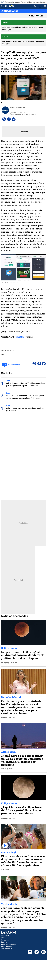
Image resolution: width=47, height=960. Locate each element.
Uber (8, 380)
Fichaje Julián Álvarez (12, 2)
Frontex (23, 2)
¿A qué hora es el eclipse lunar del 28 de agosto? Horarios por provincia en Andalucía (22, 810)
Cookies (4, 942)
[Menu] (45, 6)
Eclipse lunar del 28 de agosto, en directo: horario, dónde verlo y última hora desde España (22, 655)
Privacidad (5, 940)
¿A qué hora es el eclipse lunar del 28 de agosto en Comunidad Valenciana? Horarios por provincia (22, 760)
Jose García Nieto (17, 107)
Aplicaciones (9, 10)
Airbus (29, 2)
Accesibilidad (6, 946)
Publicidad (5, 935)
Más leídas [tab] (6, 373)
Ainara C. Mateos (7, 717)
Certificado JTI (6, 949)
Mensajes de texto (39, 2)
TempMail (19, 336)
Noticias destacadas (14, 616)
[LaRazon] (9, 6)
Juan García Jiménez (9, 663)
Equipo (4, 938)
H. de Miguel (5, 870)
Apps (2, 354)
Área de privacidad (8, 944)
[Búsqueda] (35, 6)
